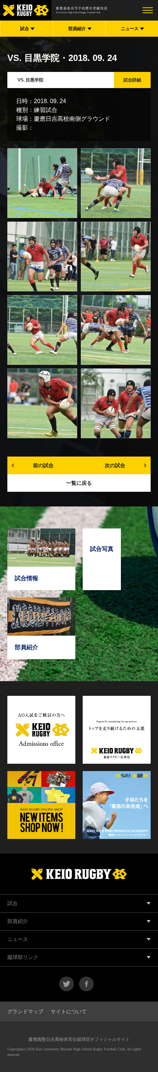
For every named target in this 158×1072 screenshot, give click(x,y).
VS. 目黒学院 (30, 80)
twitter (66, 984)
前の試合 (43, 465)
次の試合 (115, 465)
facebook (86, 984)
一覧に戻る (79, 483)
